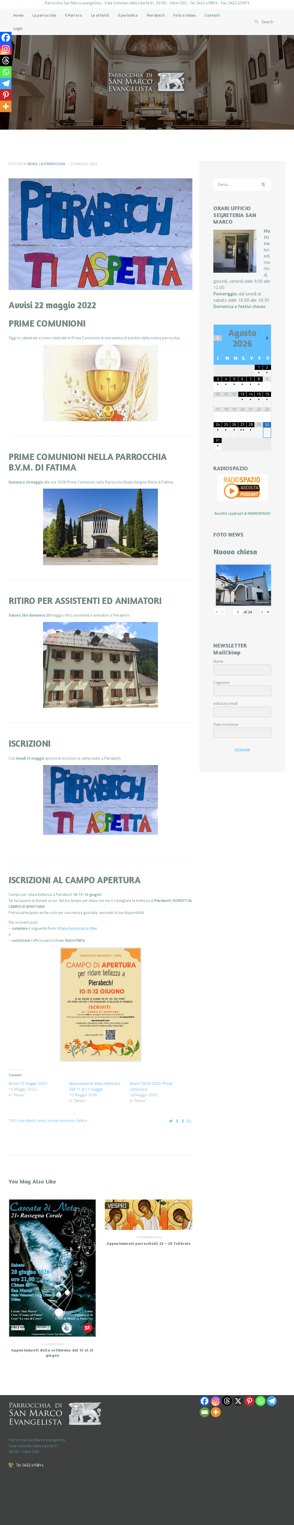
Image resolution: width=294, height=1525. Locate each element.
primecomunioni (61, 1120)
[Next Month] (267, 338)
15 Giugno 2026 (52, 1344)
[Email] (205, 1412)
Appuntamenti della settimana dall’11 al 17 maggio (94, 1086)
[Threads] (5, 60)
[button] (100, 383)
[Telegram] (5, 83)
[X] (238, 1401)
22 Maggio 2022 (83, 164)
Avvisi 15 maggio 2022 (28, 1083)
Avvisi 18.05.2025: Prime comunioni (151, 1086)
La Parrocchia (52, 164)
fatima (82, 1120)
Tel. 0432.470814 (29, 1465)
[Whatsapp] (5, 72)
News (33, 164)
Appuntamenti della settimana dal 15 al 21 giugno (52, 1352)
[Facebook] (5, 37)
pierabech (28, 1120)
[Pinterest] (5, 95)
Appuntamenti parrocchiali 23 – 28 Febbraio (149, 1243)
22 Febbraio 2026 (148, 1237)
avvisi (42, 1120)
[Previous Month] (218, 338)
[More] (5, 106)
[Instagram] (5, 49)
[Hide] (2, 117)
